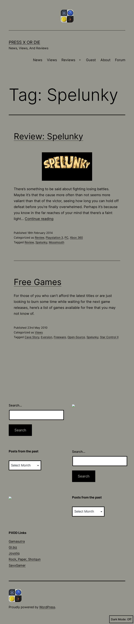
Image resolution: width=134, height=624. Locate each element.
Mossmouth (56, 242)
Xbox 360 (76, 237)
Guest (91, 60)
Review (39, 237)
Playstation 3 (54, 237)
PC (66, 237)
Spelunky (41, 242)
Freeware (60, 337)
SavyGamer (17, 565)
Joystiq (14, 553)
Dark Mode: (118, 619)
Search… (15, 405)
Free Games (37, 282)
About (105, 60)
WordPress (47, 607)
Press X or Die (24, 42)
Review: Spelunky (48, 136)
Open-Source (76, 337)
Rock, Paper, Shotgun (25, 559)
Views (52, 60)
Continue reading (39, 219)
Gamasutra (17, 541)
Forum (120, 60)
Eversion (46, 337)
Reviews (68, 60)
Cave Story (32, 337)
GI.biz (13, 547)
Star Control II (109, 337)
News (37, 60)
